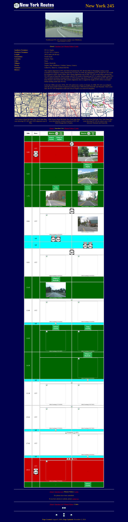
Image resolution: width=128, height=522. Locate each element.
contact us (75, 499)
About (51, 128)
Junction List (59, 46)
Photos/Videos (69, 46)
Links (76, 46)
